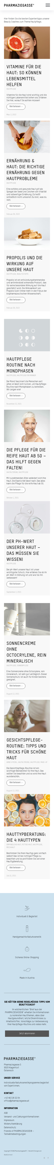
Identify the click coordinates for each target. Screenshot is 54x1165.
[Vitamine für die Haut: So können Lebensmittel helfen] (27, 43)
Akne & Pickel (12, 762)
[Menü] (46, 5)
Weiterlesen (15, 106)
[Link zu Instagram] (44, 1158)
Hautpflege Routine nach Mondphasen (21, 365)
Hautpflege (11, 89)
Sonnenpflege (22, 666)
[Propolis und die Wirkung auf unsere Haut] (27, 234)
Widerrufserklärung (13, 1124)
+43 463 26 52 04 (12, 1098)
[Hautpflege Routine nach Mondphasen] (27, 335)
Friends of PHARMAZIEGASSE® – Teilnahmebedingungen (19, 1132)
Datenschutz (10, 1127)
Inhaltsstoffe (22, 274)
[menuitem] (46, 5)
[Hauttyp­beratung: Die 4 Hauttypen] (27, 810)
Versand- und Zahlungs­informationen (21, 1117)
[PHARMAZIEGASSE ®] (22, 5)
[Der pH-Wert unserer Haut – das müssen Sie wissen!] (27, 517)
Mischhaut (11, 847)
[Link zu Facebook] (48, 1158)
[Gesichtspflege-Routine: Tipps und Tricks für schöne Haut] (27, 716)
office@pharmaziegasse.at (16, 1101)
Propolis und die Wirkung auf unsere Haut (25, 264)
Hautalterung (12, 472)
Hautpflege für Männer (26, 375)
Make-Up (44, 762)
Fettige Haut (27, 845)
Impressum (9, 1120)
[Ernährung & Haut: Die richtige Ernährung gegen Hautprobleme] (27, 137)
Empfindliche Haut (14, 845)
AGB (6, 1113)
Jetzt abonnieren (27, 1033)
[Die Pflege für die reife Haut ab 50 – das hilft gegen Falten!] (27, 426)
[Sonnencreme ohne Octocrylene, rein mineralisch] (27, 619)
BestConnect (8, 1154)
